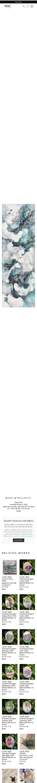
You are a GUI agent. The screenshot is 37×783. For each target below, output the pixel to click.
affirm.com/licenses (27, 536)
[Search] (24, 6)
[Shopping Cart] (28, 6)
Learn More (18, 540)
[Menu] (32, 6)
